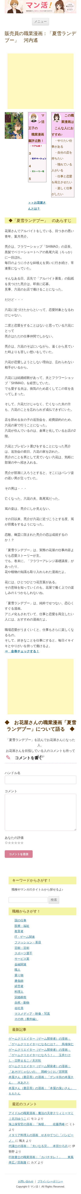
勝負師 (19, 980)
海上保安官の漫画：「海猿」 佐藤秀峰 (37, 1124)
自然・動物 (22, 1002)
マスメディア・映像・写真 (32, 1013)
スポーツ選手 (23, 953)
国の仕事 (20, 920)
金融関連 (20, 964)
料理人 (19, 991)
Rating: (40, 837)
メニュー (40, 21)
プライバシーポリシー (50, 1181)
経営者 (19, 986)
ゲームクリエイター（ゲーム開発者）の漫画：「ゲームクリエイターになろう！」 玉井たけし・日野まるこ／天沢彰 (40, 1055)
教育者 (19, 931)
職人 (17, 969)
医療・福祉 (22, 926)
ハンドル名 (12, 773)
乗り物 (19, 975)
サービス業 (22, 958)
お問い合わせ (25, 1181)
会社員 (19, 1008)
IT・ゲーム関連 (25, 936)
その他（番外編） (26, 1019)
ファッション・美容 (28, 942)
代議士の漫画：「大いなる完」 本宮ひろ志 (38, 1146)
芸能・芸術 (22, 948)
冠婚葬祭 (20, 997)
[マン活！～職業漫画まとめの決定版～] (40, 6)
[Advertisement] (40, 81)
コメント (11, 791)
